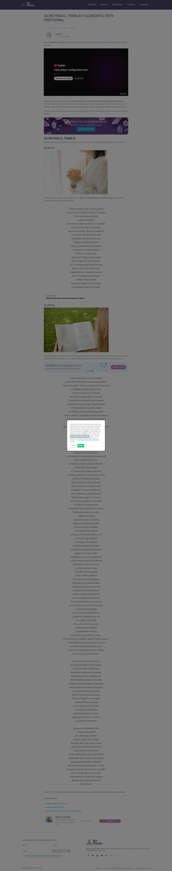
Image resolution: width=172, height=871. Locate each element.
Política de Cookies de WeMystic (79, 436)
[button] (73, 446)
